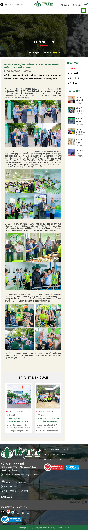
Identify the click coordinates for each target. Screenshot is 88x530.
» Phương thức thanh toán (54, 454)
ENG (79, 5)
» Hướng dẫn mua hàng (53, 459)
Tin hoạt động (76, 73)
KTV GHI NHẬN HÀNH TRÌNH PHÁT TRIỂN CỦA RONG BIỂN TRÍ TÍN (81, 141)
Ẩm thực (73, 83)
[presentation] (6, 409)
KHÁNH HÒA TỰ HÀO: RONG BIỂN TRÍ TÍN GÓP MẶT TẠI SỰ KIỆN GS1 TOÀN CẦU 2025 (17, 420)
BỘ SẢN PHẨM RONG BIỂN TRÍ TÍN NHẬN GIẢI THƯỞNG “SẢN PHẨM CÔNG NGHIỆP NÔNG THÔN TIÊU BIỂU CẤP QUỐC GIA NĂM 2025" (81, 120)
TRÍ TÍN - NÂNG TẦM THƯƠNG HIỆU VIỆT (80, 99)
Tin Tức (46, 52)
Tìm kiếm (67, 5)
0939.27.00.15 (11, 491)
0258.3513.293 (11, 486)
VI (76, 5)
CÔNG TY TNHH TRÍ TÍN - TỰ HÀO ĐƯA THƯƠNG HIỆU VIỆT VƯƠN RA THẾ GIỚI (80, 109)
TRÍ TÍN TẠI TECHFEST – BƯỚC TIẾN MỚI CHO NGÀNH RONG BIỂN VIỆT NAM (81, 152)
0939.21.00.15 (23, 491)
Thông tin (56, 52)
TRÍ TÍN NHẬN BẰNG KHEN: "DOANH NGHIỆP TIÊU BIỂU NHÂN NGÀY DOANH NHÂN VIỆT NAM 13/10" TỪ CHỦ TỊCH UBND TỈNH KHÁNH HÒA (81, 130)
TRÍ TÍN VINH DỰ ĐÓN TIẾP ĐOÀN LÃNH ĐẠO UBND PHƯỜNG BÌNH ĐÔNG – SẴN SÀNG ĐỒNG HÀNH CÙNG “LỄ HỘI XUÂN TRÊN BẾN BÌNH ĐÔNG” (47, 420)
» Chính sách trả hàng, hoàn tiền (56, 449)
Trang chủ (36, 52)
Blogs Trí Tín (75, 78)
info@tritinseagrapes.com (16, 482)
